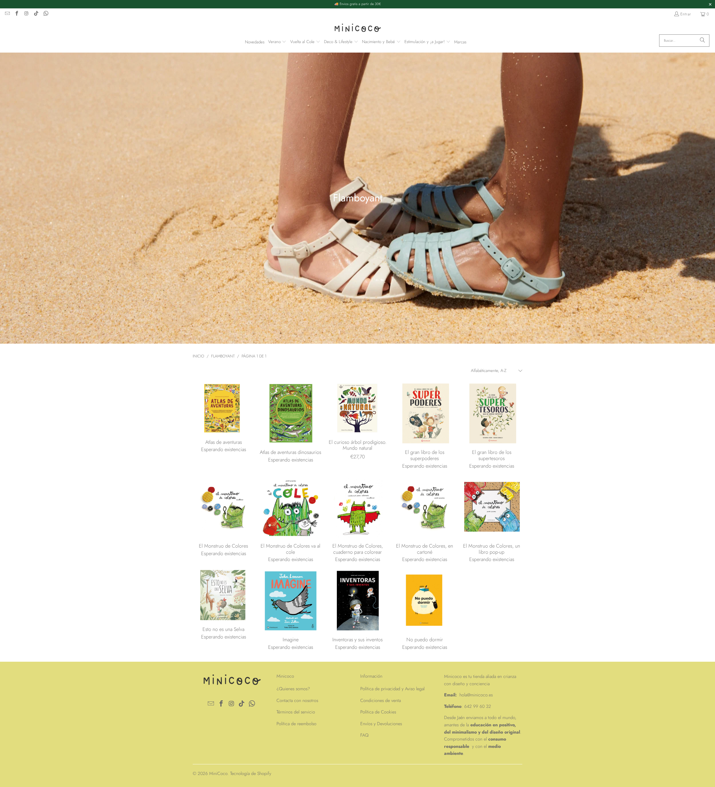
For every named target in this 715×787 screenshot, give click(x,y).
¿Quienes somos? (293, 688)
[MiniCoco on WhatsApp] (45, 14)
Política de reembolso (296, 723)
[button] (277, 42)
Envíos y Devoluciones (381, 723)
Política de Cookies (378, 712)
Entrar (685, 14)
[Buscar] (702, 40)
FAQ (364, 735)
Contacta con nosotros (297, 700)
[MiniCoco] (357, 28)
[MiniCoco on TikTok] (36, 14)
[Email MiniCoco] (7, 14)
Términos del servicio (296, 712)
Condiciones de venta (380, 700)
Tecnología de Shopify (250, 773)
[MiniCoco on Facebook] (17, 14)
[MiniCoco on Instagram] (26, 14)
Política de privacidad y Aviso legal (392, 688)
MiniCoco (218, 773)
